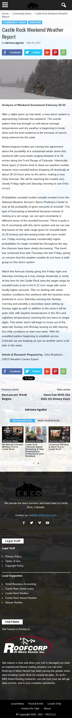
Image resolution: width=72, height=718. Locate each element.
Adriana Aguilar (14, 42)
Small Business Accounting (20, 584)
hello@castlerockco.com (43, 515)
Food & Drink (35, 703)
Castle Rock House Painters (21, 597)
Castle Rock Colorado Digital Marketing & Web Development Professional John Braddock (34, 450)
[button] (63, 5)
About (47, 708)
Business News (10, 441)
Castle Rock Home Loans (19, 588)
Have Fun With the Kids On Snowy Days (55, 397)
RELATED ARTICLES (22, 420)
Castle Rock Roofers (16, 593)
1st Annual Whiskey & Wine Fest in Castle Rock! (59, 446)
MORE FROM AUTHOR (49, 420)
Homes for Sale (30, 708)
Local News (17, 703)
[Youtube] (47, 523)
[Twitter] (32, 523)
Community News (21, 13)
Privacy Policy (13, 556)
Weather (35, 22)
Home (5, 13)
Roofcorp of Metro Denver (16, 670)
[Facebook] (25, 523)
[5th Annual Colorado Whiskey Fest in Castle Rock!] (12, 434)
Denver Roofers (14, 602)
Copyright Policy (14, 565)
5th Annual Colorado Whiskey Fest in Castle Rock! (12, 446)
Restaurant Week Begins (14, 397)
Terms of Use (12, 561)
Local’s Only (54, 703)
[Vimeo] (40, 523)
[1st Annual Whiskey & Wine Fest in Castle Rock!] (59, 434)
